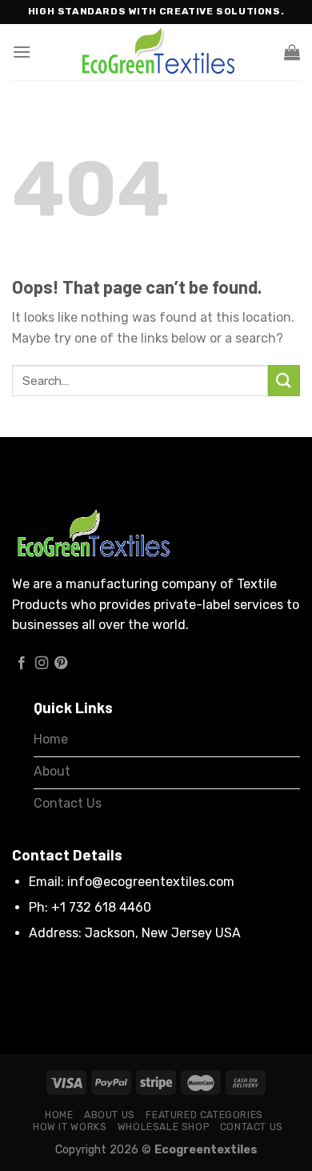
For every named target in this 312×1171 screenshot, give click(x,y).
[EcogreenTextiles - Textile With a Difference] (156, 52)
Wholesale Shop (164, 1127)
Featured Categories (204, 1115)
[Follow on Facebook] (21, 663)
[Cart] (292, 52)
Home (59, 1115)
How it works (69, 1127)
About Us (109, 1115)
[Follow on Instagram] (41, 663)
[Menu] (21, 51)
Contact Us (251, 1127)
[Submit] (284, 380)
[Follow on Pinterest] (60, 663)
